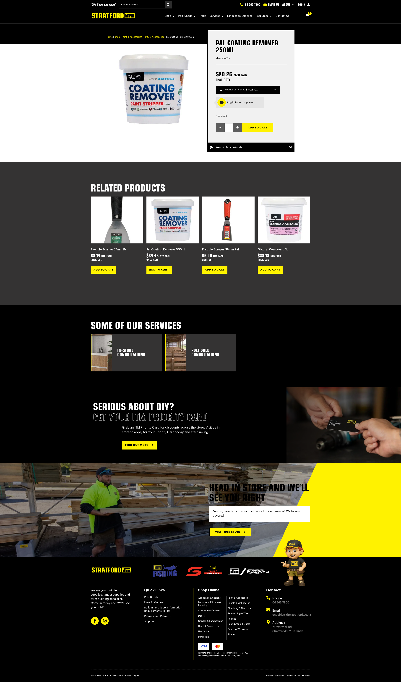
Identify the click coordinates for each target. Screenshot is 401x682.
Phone (277, 598)
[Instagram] (105, 621)
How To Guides (153, 602)
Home (110, 37)
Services (214, 16)
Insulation (203, 637)
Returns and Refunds (157, 616)
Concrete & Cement (209, 610)
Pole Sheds (185, 16)
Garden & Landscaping (210, 621)
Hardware (203, 631)
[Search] (168, 4)
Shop (168, 16)
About (286, 5)
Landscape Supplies (239, 16)
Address (278, 622)
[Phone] (268, 598)
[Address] (268, 622)
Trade (202, 16)
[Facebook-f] (95, 621)
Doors (201, 616)
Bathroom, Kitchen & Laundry (209, 604)
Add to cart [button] (104, 269)
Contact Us (282, 16)
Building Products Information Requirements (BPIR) (163, 609)
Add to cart (258, 127)
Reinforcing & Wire (238, 613)
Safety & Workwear (238, 629)
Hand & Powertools (208, 626)
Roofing (232, 619)
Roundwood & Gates (239, 624)
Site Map (306, 676)
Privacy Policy (293, 676)
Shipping (150, 621)
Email (276, 610)
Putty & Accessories (154, 37)
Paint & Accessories (132, 37)
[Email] (268, 610)
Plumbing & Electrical (239, 608)
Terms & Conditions (275, 676)
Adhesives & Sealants (209, 598)
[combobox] (142, 4)
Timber (232, 634)
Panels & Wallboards (239, 603)
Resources (261, 16)
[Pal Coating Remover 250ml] (154, 89)
